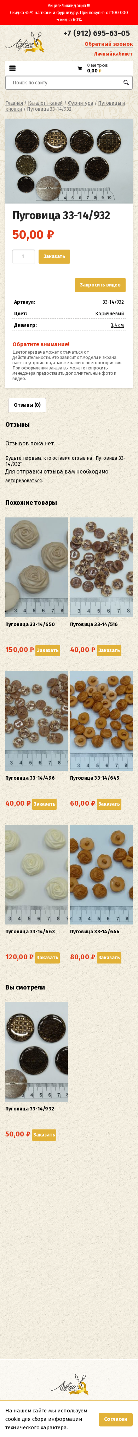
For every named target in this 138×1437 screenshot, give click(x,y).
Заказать (54, 256)
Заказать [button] (47, 650)
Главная (14, 103)
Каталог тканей (45, 103)
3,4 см (117, 325)
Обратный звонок (109, 44)
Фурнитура (80, 103)
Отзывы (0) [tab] (27, 405)
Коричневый (109, 314)
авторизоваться (23, 481)
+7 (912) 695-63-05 (97, 33)
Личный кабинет (113, 54)
